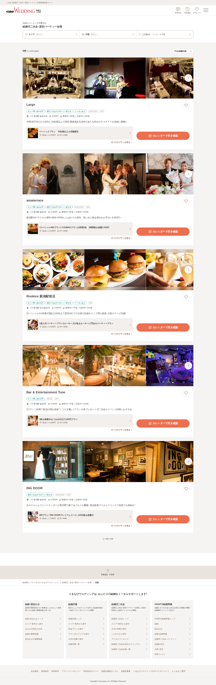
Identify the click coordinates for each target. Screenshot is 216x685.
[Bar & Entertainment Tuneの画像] (108, 365)
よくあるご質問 (178, 671)
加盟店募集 (125, 671)
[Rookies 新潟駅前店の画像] (108, 269)
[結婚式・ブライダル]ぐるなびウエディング (41, 582)
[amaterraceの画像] (108, 173)
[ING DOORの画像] (108, 461)
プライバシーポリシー (71, 671)
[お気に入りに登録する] (186, 105)
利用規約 (45, 671)
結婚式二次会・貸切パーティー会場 (77, 582)
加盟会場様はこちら (109, 671)
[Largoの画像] (108, 78)
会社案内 (34, 671)
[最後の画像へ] (188, 78)
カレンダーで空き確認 (165, 135)
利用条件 (55, 671)
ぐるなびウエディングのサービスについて (151, 671)
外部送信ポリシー (91, 671)
